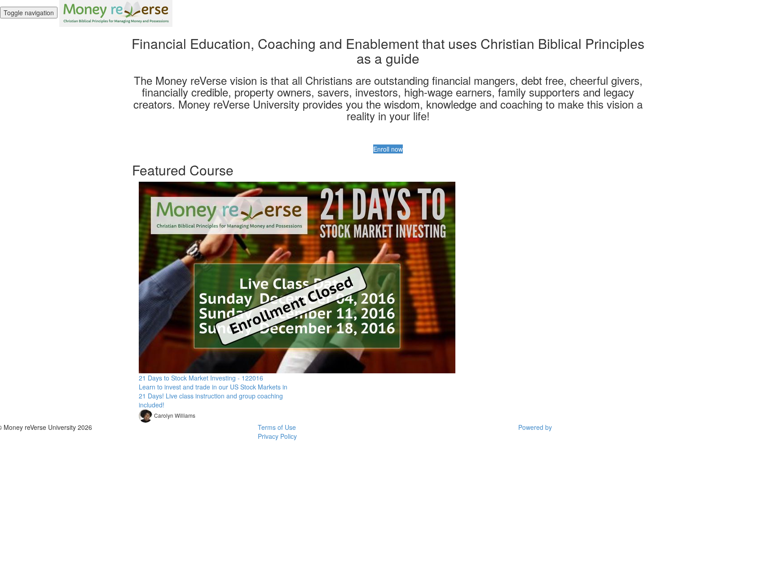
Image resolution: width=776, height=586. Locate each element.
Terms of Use (277, 427)
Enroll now (388, 148)
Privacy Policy (277, 436)
